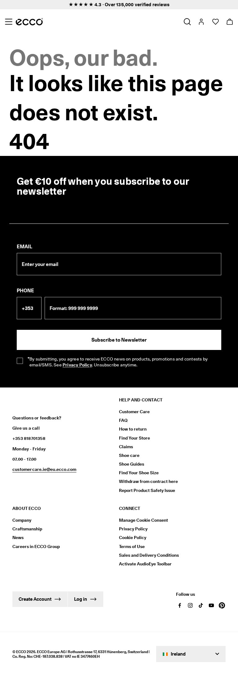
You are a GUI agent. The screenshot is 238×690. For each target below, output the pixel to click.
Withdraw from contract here (148, 481)
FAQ (123, 420)
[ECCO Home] (29, 22)
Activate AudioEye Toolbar (145, 563)
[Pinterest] (222, 605)
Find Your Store (134, 438)
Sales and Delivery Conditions (149, 555)
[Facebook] (179, 605)
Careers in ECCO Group (36, 546)
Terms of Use (132, 546)
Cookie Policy (132, 537)
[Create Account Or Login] (201, 22)
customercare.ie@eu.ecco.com (44, 469)
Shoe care (129, 455)
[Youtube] (211, 605)
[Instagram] (190, 605)
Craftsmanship (27, 528)
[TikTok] (201, 605)
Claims (126, 446)
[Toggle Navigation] (8, 22)
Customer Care (134, 411)
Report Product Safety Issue (147, 490)
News (18, 537)
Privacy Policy (133, 528)
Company (21, 520)
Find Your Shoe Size (139, 472)
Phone (25, 291)
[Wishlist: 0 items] (215, 22)
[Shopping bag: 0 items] (229, 22)
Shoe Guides (131, 464)
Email (24, 247)
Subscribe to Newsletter (119, 340)
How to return (133, 429)
